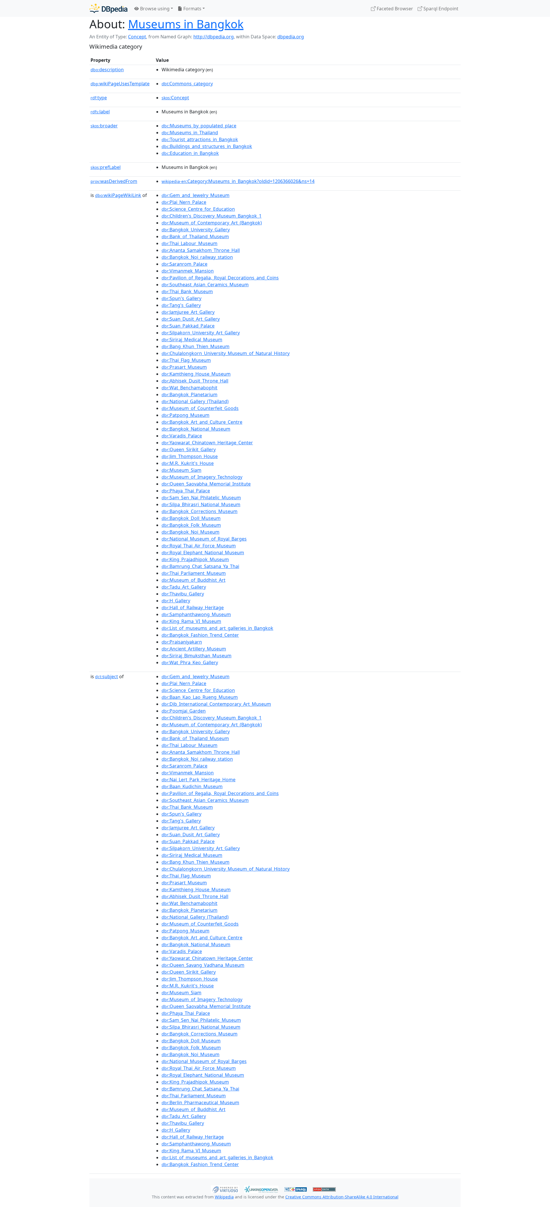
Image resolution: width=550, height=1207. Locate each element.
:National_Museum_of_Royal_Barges (204, 539)
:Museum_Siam (181, 470)
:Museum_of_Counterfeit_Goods (200, 408)
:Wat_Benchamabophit (189, 387)
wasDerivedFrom (114, 181)
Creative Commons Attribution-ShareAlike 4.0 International (341, 1197)
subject (106, 676)
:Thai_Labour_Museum (189, 243)
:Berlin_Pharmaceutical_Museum (200, 1102)
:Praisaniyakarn (182, 642)
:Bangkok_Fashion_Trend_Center (200, 635)
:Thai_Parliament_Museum (194, 573)
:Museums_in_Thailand (190, 132)
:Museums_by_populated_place (199, 126)
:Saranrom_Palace (184, 264)
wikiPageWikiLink (118, 195)
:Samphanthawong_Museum (196, 614)
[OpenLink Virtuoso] (225, 1189)
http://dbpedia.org (213, 36)
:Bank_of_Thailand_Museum (195, 236)
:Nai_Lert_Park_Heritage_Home (198, 779)
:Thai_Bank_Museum (187, 291)
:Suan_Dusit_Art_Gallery (191, 319)
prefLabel (106, 167)
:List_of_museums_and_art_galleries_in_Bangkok (217, 628)
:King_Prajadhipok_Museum (195, 559)
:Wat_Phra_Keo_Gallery (190, 662)
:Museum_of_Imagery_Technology (202, 477)
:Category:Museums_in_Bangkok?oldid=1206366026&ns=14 (238, 181)
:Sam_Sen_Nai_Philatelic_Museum (201, 497)
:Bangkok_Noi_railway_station (197, 257)
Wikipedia (224, 1197)
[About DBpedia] (108, 8)
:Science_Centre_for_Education (198, 209)
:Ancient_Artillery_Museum (194, 649)
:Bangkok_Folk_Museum (191, 525)
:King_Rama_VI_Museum (191, 621)
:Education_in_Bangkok (190, 153)
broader (104, 126)
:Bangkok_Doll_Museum (191, 518)
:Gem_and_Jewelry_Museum (195, 195)
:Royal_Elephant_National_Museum (203, 552)
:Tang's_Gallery (181, 305)
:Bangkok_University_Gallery (196, 229)
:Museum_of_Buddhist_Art (193, 580)
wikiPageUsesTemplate (120, 83)
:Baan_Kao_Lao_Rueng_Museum (200, 697)
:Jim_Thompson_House (190, 456)
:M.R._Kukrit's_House (188, 463)
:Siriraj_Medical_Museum (192, 339)
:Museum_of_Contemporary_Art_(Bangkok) (212, 223)
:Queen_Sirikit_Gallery (189, 449)
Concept (137, 36)
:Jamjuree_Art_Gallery (188, 312)
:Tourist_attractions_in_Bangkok (200, 139)
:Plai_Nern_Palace (184, 202)
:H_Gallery (176, 600)
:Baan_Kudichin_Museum (192, 786)
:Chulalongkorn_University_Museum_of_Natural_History (226, 353)
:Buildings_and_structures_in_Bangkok (207, 146)
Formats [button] (191, 8)
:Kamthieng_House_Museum (196, 374)
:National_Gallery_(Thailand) (195, 401)
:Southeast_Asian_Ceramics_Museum (205, 284)
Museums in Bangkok (185, 24)
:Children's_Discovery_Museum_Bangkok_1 (212, 216)
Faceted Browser (394, 8)
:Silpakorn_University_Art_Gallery (201, 333)
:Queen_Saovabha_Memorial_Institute (206, 484)
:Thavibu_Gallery (183, 594)
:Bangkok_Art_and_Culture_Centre (202, 422)
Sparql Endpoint (440, 8)
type (99, 97)
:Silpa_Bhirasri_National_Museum (201, 504)
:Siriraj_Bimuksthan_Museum (196, 655)
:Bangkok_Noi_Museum (190, 532)
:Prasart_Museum (184, 367)
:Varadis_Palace (182, 436)
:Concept (175, 97)
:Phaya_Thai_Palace (186, 491)
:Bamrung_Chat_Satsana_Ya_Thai (200, 566)
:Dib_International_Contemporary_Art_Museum (216, 704)
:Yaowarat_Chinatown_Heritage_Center (207, 442)
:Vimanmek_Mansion (188, 271)
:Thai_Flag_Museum (186, 360)
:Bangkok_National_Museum (196, 429)
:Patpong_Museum (185, 415)
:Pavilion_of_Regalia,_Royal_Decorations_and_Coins (220, 278)
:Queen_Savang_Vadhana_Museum (203, 965)
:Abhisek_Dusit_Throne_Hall (195, 381)
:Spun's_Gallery (181, 298)
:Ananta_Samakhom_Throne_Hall (201, 250)
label (100, 112)
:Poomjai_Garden (184, 711)
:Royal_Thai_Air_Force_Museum (199, 546)
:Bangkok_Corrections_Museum (199, 511)
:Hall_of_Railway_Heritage (193, 607)
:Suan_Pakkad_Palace (188, 326)
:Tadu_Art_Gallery (184, 587)
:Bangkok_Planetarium (189, 394)
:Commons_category (187, 83)
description (107, 69)
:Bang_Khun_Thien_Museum (195, 346)
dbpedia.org (290, 36)
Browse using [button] (154, 8)
